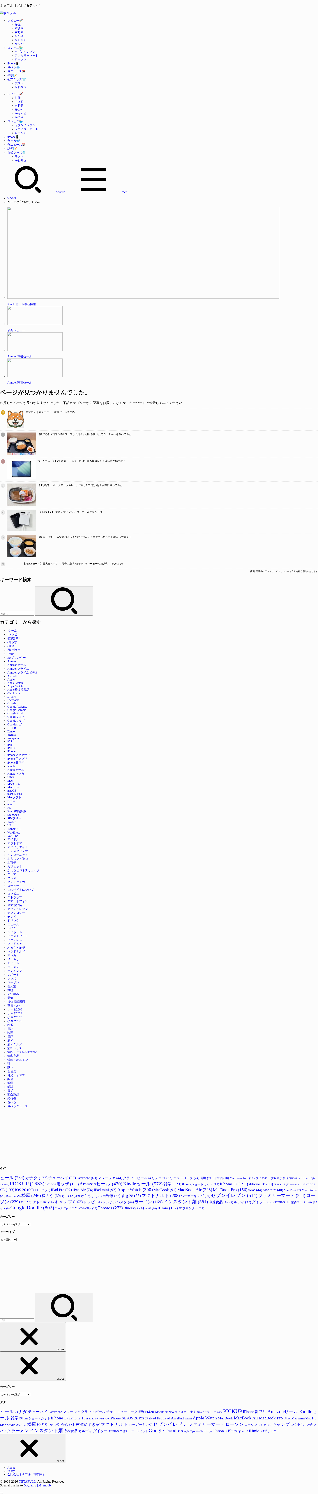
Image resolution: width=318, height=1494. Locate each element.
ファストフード (17, 936)
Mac (10, 780)
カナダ (36, 1177)
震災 (10, 1090)
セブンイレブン (25, 51)
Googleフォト (16, 716)
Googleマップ (16, 720)
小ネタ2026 (14, 1021)
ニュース (13, 924)
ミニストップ (306, 1178)
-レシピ (12, 634)
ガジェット (14, 866)
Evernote (87, 1178)
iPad (10, 744)
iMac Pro (13, 1196)
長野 (206, 1178)
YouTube (12, 835)
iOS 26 (24, 1190)
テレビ (11, 916)
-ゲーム (12, 630)
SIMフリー (14, 818)
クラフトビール (138, 1178)
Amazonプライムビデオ (22, 672)
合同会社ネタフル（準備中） (26, 1474)
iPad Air (83, 1190)
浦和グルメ (14, 1044)
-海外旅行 (13, 649)
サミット (142, 1431)
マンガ (11, 955)
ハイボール (14, 932)
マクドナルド (16, 951)
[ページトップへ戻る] (1, 1493)
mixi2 (151, 1208)
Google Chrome (16, 709)
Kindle (11, 766)
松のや (19, 36)
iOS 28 (4, 1185)
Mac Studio (7, 1425)
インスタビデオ (17, 851)
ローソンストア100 (37, 1202)
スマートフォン (17, 901)
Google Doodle (32, 1207)
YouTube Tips (86, 1208)
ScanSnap (13, 814)
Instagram (13, 738)
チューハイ (62, 1178)
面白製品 (13, 1094)
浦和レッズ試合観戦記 (22, 1052)
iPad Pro (61, 1190)
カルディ (240, 1202)
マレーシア (110, 1178)
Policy (11, 1470)
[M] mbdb (44, 1485)
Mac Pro (292, 1190)
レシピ (93, 1202)
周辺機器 (13, 994)
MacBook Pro (230, 1189)
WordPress (13, 832)
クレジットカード (19, 881)
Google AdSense (17, 706)
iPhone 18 (261, 1184)
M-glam (29, 1485)
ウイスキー (265, 1178)
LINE (10, 777)
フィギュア (14, 943)
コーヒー (13, 885)
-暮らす (12, 642)
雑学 (10, 1083)
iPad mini (105, 1190)
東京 (282, 1178)
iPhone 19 (281, 1184)
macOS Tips (14, 793)
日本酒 (221, 1178)
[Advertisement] (110, 1137)
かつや (19, 43)
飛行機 (11, 1098)
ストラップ (14, 897)
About (11, 1467)
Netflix (11, 801)
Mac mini (273, 1190)
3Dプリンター (16, 657)
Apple (11, 679)
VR (9, 825)
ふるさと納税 (16, 947)
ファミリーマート (26, 55)
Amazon (12, 661)
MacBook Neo (242, 1178)
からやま (20, 39)
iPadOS (11, 748)
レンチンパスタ (118, 1202)
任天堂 (11, 986)
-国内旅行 (13, 638)
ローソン (20, 59)
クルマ (11, 874)
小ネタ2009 (14, 1009)
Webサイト (14, 828)
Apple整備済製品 (18, 689)
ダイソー (263, 1202)
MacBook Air (194, 1189)
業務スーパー (301, 1202)
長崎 (293, 1178)
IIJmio (11, 731)
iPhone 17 (234, 1184)
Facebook (13, 700)
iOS (9, 741)
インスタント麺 (185, 1201)
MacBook (13, 787)
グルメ (11, 878)
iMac (255, 1190)
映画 (10, 1032)
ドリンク (13, 920)
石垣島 (11, 1071)
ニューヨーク (186, 1178)
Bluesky (133, 1208)
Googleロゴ (14, 724)
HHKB (11, 728)
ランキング (14, 970)
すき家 (19, 28)
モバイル (13, 963)
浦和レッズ (14, 1048)
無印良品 (13, 1055)
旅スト (19, 83)
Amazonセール (16, 664)
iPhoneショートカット (200, 1184)
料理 (10, 1025)
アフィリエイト (17, 847)
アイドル (13, 839)
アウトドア (14, 843)
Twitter (11, 822)
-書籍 (10, 646)
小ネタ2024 (14, 1013)
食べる (11, 1102)
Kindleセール (15, 769)
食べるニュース (17, 1106)
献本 (10, 1067)
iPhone (11, 751)
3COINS (282, 1202)
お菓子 (11, 862)
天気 (10, 997)
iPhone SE (117, 1418)
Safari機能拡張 (16, 811)
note (9, 804)
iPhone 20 (296, 1184)
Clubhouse (13, 693)
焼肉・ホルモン (17, 1059)
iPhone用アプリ (17, 758)
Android (12, 676)
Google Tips (64, 1208)
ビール (12, 1177)
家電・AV (13, 1005)
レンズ (11, 978)
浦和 (10, 1040)
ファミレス (14, 939)
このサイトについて (20, 889)
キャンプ (68, 1202)
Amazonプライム (18, 668)
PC (9, 807)
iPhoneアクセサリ (18, 754)
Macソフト (14, 797)
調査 (10, 1079)
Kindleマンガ (15, 773)
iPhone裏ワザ (15, 762)
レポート (13, 974)
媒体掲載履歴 (16, 1001)
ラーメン (13, 967)
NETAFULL (27, 1481)
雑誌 (10, 1086)
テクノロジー (16, 912)
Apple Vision (15, 682)
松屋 (18, 24)
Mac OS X (13, 783)
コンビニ (13, 893)
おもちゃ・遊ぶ (17, 858)
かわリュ (20, 87)
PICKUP (27, 1184)
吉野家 (19, 32)
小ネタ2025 (14, 1017)
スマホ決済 (14, 905)
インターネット (17, 854)
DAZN (11, 696)
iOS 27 (42, 1190)
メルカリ (13, 959)
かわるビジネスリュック (23, 870)
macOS (11, 790)
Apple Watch (15, 686)
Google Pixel (15, 713)
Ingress (11, 734)
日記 (10, 1028)
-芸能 (10, 653)
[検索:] (17, 613)
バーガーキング (195, 1196)
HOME (11, 198)
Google (11, 703)
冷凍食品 (219, 1202)
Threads (110, 1207)
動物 (10, 990)
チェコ (163, 1178)
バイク (11, 928)
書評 (10, 1036)
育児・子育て (16, 1075)
